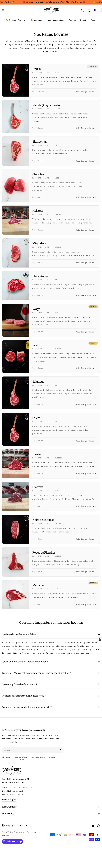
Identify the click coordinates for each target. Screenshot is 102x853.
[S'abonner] (60, 750)
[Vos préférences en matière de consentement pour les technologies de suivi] (99, 639)
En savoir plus (9, 799)
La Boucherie (17, 832)
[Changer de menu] (3, 10)
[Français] (97, 10)
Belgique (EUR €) (15, 825)
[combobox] (97, 10)
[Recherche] (82, 10)
